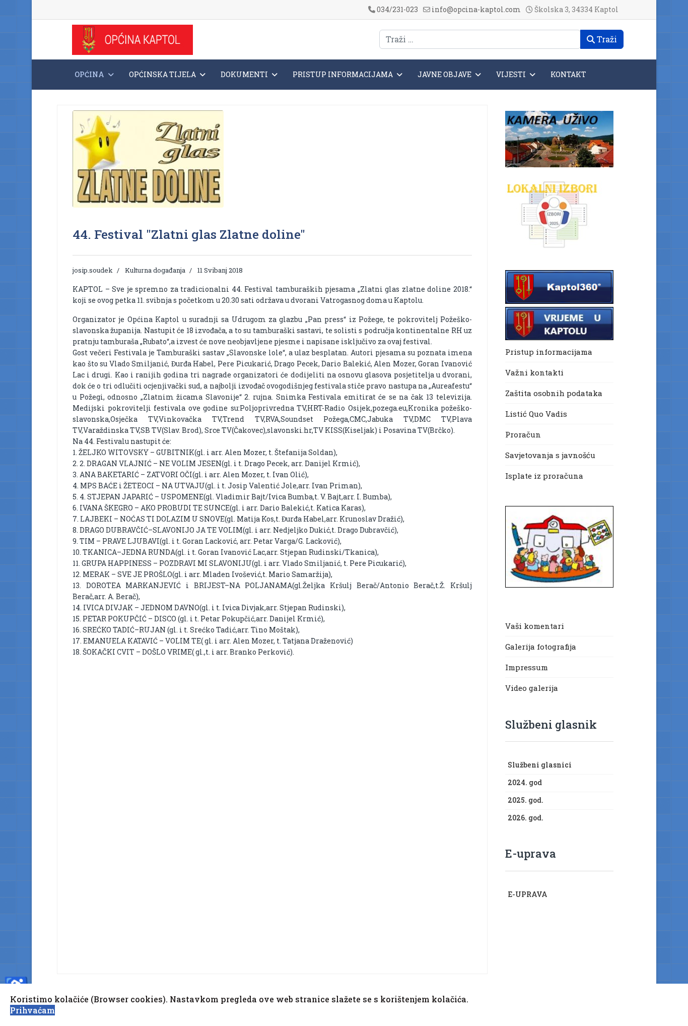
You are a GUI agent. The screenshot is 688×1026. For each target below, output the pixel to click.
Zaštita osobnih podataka (553, 393)
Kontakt (568, 74)
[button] (608, 765)
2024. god (525, 782)
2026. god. (525, 817)
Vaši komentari (534, 626)
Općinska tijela (162, 74)
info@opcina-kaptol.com (476, 9)
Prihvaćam (32, 1010)
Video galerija (531, 688)
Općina (89, 74)
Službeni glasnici (540, 764)
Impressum (526, 667)
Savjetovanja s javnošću (550, 455)
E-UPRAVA (527, 894)
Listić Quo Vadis (536, 414)
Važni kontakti (534, 372)
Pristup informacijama (343, 74)
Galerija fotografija (540, 647)
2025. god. (525, 800)
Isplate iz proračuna (545, 476)
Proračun (523, 434)
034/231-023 (397, 9)
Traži (606, 39)
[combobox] (480, 39)
